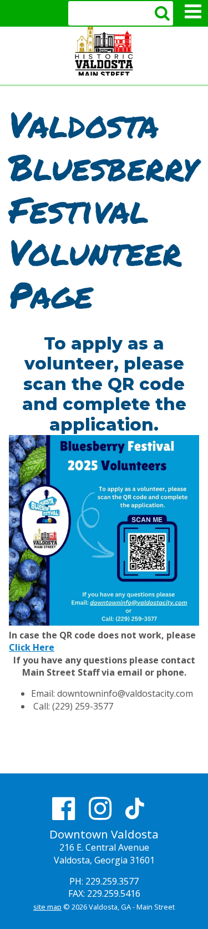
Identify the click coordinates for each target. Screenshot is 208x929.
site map (47, 907)
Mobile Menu (193, 11)
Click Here (31, 647)
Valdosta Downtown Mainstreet (104, 51)
